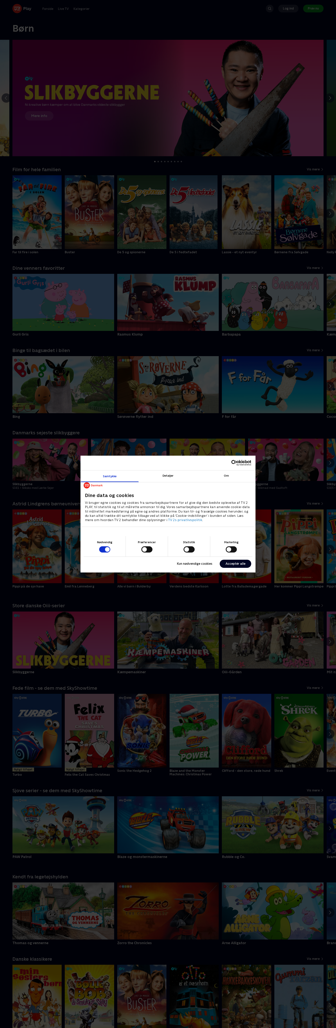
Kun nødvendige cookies (194, 564)
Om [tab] (226, 475)
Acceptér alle (235, 564)
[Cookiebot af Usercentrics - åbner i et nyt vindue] (234, 463)
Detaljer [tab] (168, 475)
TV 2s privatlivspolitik (185, 520)
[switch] (146, 549)
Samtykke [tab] (110, 476)
